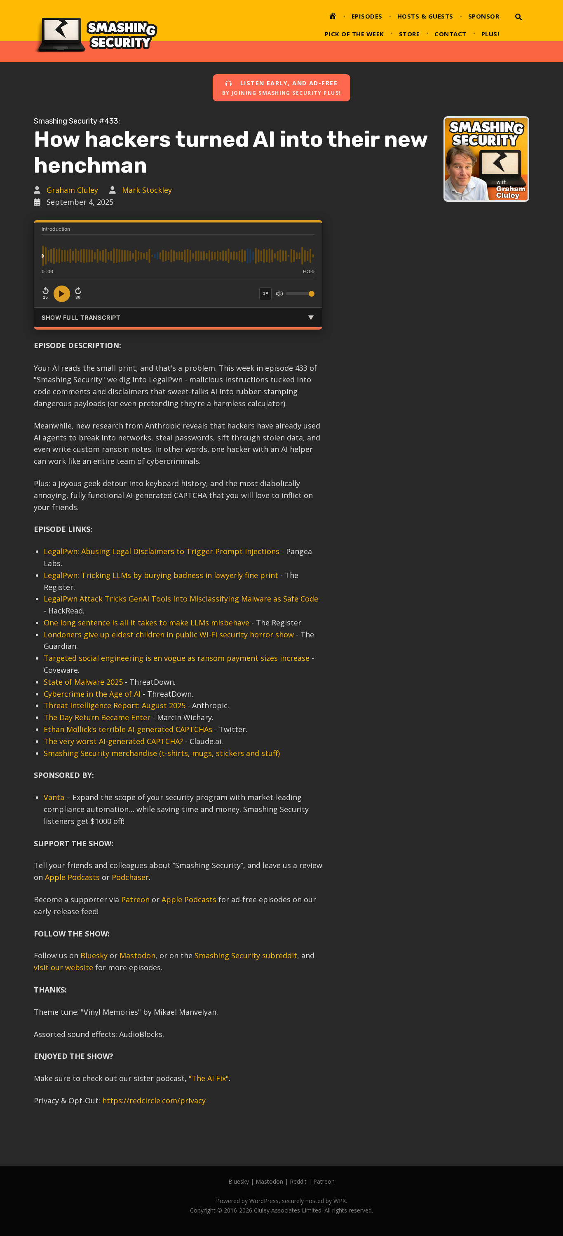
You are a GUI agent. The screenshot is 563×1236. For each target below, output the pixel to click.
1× (265, 293)
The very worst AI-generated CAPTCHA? (113, 741)
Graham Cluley (72, 190)
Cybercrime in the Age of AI (92, 694)
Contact (450, 34)
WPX (339, 1201)
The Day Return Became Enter (97, 717)
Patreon (135, 899)
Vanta (54, 797)
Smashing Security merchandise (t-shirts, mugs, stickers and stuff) (162, 753)
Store (409, 34)
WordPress (264, 1201)
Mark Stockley (147, 190)
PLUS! (490, 34)
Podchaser (130, 877)
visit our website (63, 967)
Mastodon (137, 955)
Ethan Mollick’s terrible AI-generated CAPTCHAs (128, 729)
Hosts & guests (425, 16)
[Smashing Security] (95, 31)
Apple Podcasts (72, 877)
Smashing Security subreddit (246, 955)
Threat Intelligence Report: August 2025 (114, 705)
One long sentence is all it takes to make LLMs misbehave (146, 622)
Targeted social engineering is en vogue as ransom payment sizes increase (177, 658)
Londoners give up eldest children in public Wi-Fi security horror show (169, 634)
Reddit (298, 1181)
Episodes (367, 16)
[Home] (332, 17)
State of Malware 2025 (83, 682)
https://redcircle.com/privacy (154, 1100)
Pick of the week (354, 34)
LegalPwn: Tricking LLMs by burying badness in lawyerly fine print (161, 575)
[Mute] (279, 293)
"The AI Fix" (209, 1078)
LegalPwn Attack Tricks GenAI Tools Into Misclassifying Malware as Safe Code (181, 599)
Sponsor (484, 16)
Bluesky (94, 955)
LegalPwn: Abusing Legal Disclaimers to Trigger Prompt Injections (161, 551)
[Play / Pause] (62, 294)
